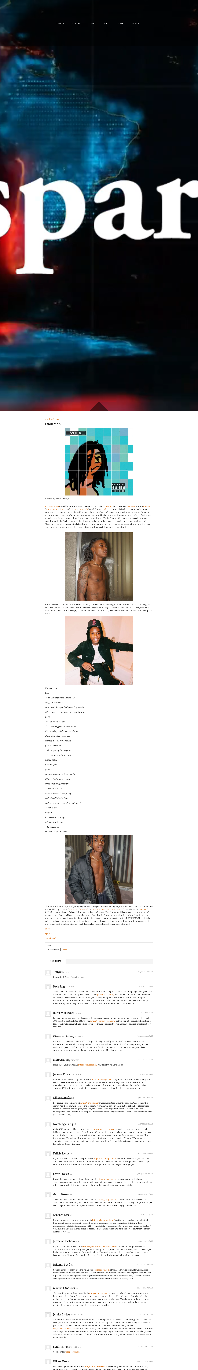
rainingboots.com (102, 1270)
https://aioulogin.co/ (87, 1065)
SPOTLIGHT (77, 23)
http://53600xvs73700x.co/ (103, 1129)
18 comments (53, 950)
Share (68, 950)
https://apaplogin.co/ (107, 1179)
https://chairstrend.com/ (103, 1220)
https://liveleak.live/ (89, 1103)
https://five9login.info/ (101, 1079)
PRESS (119, 23)
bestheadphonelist (90, 1246)
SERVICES (60, 23)
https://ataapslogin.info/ (105, 1158)
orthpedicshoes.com (98, 1293)
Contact (135, 23)
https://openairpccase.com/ (103, 1021)
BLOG (106, 23)
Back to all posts (52, 419)
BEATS (92, 23)
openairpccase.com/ (105, 994)
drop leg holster (73, 1352)
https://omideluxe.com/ (96, 1366)
